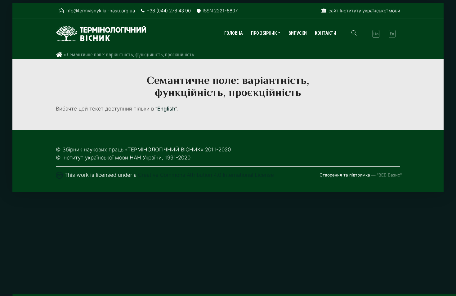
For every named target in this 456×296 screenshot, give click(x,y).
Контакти (325, 33)
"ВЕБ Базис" (389, 174)
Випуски (297, 33)
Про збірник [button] (264, 33)
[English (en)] (392, 34)
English (166, 109)
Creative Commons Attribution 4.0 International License (206, 175)
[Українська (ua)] (376, 34)
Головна (233, 33)
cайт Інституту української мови (364, 11)
